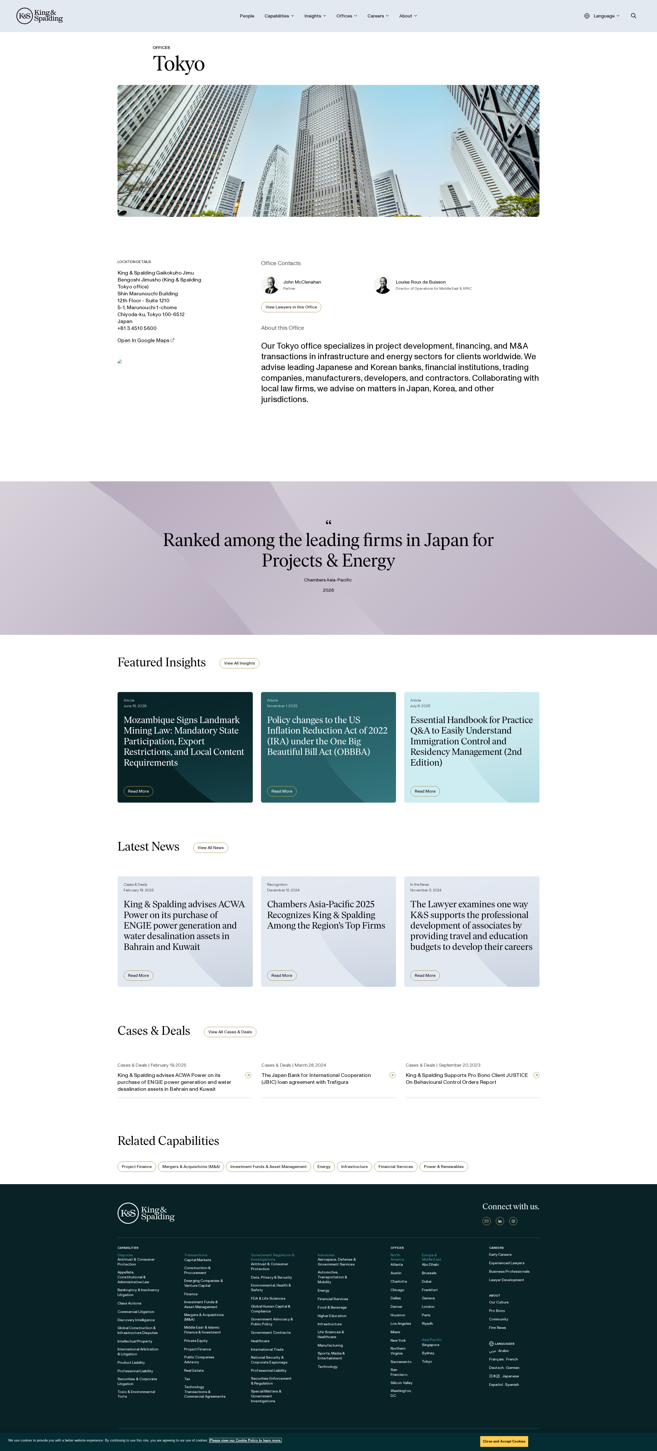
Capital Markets (197, 1260)
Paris (426, 1315)
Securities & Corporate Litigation (137, 1381)
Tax (187, 1379)
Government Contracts (271, 1332)
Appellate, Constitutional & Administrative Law (133, 1277)
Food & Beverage (332, 1307)
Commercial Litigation (136, 1312)
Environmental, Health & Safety (271, 1287)
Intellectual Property (135, 1341)
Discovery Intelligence (136, 1320)
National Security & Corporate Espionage (269, 1360)
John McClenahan (302, 282)
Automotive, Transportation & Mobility (332, 1277)
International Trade (267, 1349)
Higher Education (332, 1316)
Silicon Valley (402, 1383)
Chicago (398, 1290)
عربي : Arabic (499, 1351)
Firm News (497, 1328)
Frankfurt (430, 1290)
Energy (324, 1166)
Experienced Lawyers (507, 1263)
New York (398, 1340)
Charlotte (399, 1281)
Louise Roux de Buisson (421, 282)
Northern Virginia (398, 1351)
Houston (398, 1315)
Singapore (430, 1345)
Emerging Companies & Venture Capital (203, 1283)
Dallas (396, 1298)
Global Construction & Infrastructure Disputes (138, 1330)
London (428, 1306)
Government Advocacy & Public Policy (272, 1321)
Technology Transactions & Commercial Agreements (205, 1392)
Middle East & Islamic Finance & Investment (202, 1330)
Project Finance (137, 1166)
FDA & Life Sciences (268, 1298)
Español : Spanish (504, 1384)
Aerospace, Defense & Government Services (337, 1262)
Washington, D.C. (401, 1393)
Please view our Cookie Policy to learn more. (245, 1440)
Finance (191, 1294)
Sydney (428, 1353)
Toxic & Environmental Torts (136, 1394)
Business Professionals (509, 1271)
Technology (327, 1367)
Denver (397, 1306)
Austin (396, 1273)
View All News (211, 847)
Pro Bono (497, 1311)
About (495, 1295)
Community (498, 1319)
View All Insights (239, 663)
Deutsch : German (504, 1368)
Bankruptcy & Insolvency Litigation (138, 1292)
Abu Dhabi (430, 1264)
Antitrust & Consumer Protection (136, 1262)
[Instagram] (513, 1221)
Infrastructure (354, 1166)
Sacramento (401, 1362)
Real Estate (194, 1370)
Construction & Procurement (197, 1270)
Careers (496, 1248)
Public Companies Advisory (199, 1359)
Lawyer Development (506, 1280)
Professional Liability (135, 1371)
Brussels (429, 1273)
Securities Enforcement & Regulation (271, 1381)
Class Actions (129, 1303)
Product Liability (131, 1362)
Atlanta (397, 1264)
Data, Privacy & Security (271, 1277)
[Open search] (634, 16)
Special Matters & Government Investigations (266, 1396)
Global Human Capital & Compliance (271, 1308)
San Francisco (399, 1372)
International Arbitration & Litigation (138, 1351)
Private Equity (196, 1341)
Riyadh (427, 1323)
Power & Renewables (444, 1166)
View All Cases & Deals (230, 1031)
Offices (397, 1248)
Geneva (428, 1298)
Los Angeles (401, 1323)
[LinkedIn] (500, 1221)
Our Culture (499, 1302)
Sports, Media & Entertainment (331, 1355)
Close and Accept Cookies (504, 1441)
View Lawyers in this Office (291, 307)
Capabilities (128, 1248)
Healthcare (260, 1341)
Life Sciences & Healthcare (331, 1334)
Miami (395, 1332)
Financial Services (396, 1166)
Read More (138, 791)
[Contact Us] (486, 1221)
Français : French (503, 1359)
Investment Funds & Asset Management (268, 1166)
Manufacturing (330, 1345)
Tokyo (427, 1361)
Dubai (427, 1281)
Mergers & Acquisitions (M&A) (191, 1166)
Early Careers (500, 1254)
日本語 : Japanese (504, 1376)
